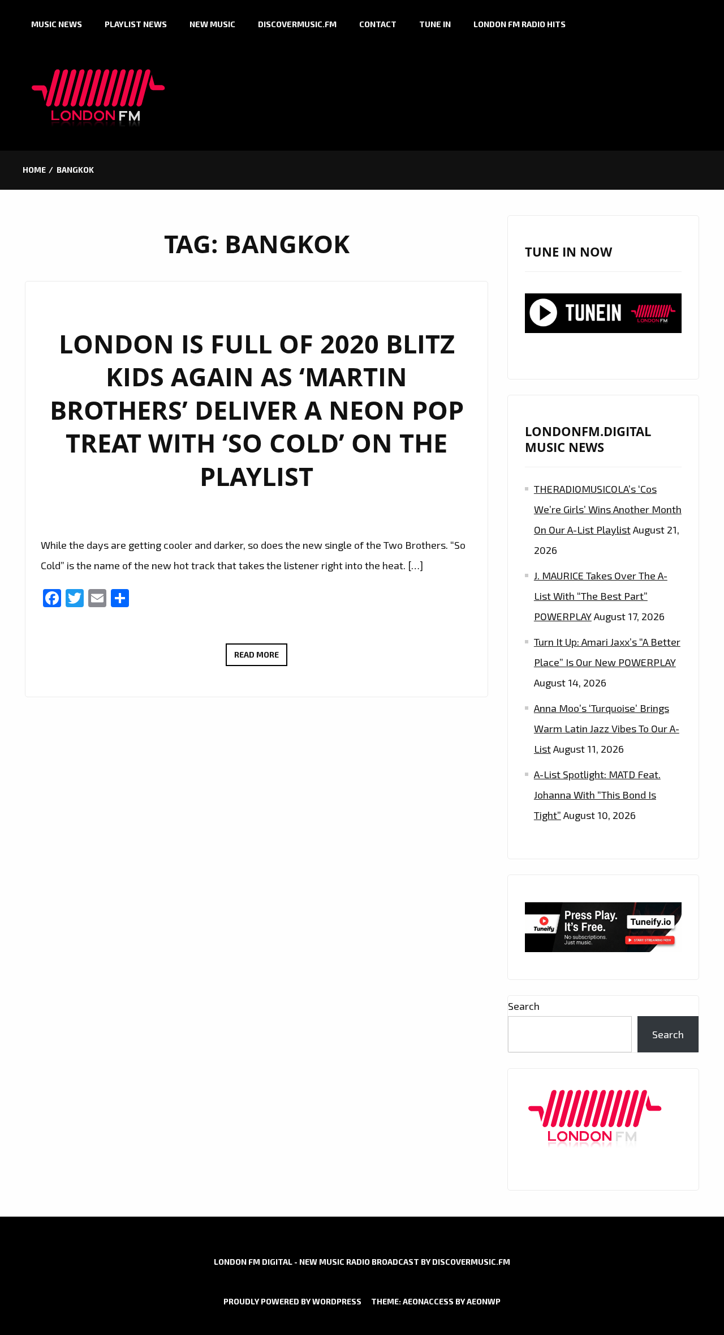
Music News (56, 24)
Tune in (435, 24)
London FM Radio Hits (519, 24)
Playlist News (136, 24)
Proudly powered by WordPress (292, 1301)
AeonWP (484, 1301)
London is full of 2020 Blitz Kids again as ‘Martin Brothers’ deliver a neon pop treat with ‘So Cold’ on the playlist (257, 409)
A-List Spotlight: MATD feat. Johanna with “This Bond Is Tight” (597, 794)
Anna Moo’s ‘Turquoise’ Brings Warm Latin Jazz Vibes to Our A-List (606, 728)
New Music (212, 24)
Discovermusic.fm (297, 24)
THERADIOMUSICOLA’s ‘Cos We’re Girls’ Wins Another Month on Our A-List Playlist (608, 509)
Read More (260, 657)
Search (524, 1006)
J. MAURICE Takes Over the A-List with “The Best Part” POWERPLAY (600, 595)
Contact (378, 24)
